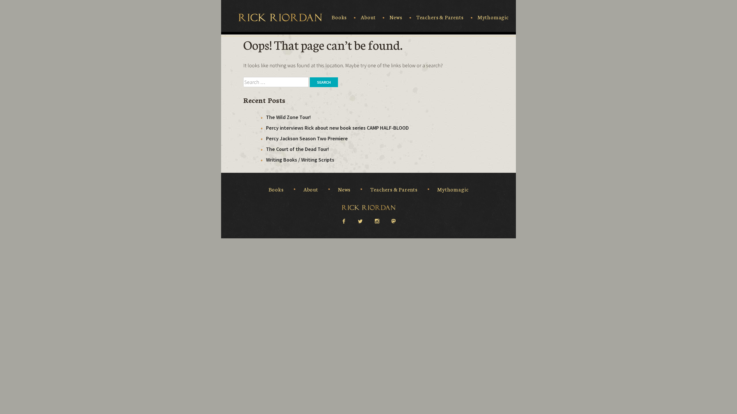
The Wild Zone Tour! (288, 117)
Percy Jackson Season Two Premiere (307, 138)
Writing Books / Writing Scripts (300, 159)
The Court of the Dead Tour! (297, 149)
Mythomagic (493, 17)
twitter (360, 220)
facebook (343, 220)
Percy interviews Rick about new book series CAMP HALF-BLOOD (337, 127)
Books (339, 17)
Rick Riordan (280, 18)
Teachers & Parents (440, 17)
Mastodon (393, 220)
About (368, 17)
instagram (376, 220)
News (396, 17)
